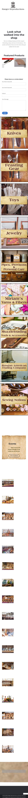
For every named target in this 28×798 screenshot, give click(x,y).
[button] (3, 62)
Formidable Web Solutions (20, 790)
